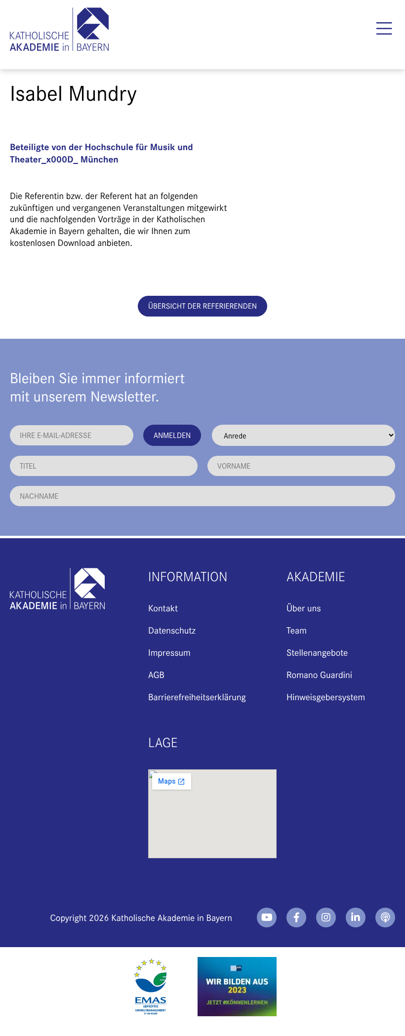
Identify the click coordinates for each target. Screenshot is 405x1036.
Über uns (303, 607)
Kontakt (163, 607)
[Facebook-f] (296, 917)
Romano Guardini (319, 674)
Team (296, 630)
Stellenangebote (317, 652)
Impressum (169, 652)
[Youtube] (267, 917)
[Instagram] (326, 917)
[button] (384, 29)
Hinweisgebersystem (325, 696)
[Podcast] (385, 917)
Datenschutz (172, 630)
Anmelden (172, 435)
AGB (156, 674)
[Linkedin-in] (355, 917)
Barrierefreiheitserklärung (197, 696)
